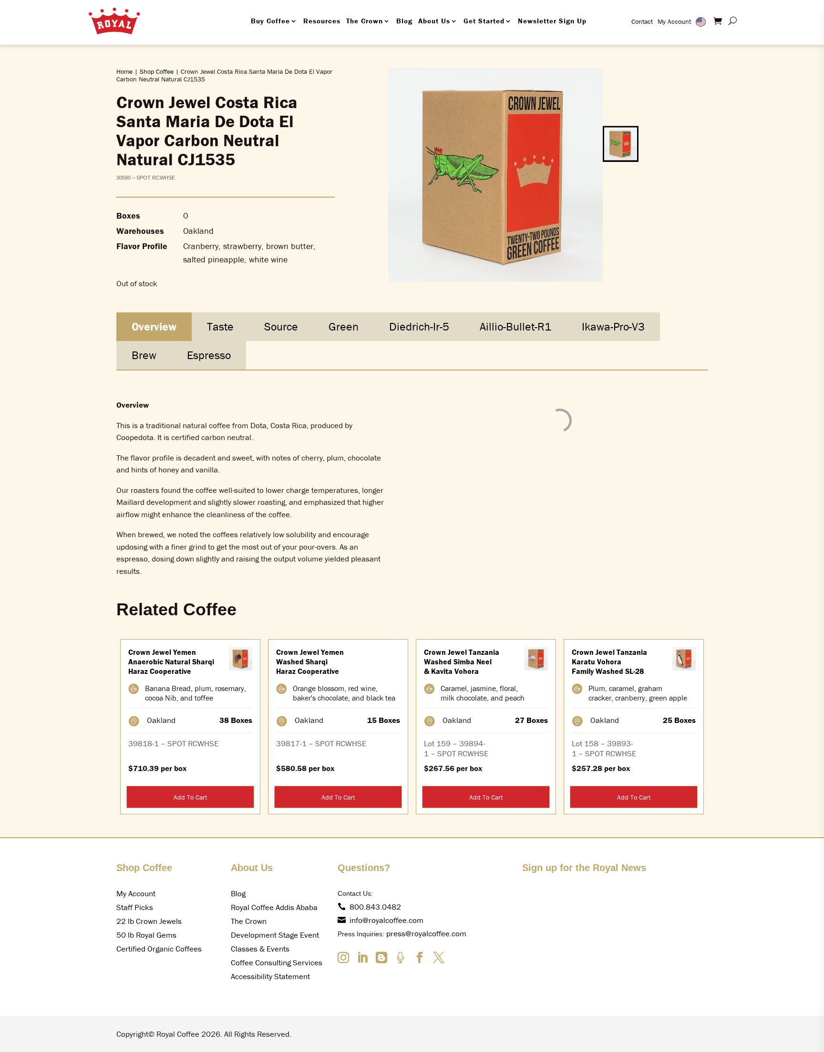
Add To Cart (190, 797)
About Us (434, 20)
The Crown (364, 20)
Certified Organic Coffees (159, 948)
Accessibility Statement (270, 976)
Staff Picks (134, 907)
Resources (321, 20)
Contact (642, 21)
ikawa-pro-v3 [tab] (613, 326)
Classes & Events (260, 948)
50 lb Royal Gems (146, 935)
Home (124, 71)
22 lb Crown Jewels (149, 921)
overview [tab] (154, 326)
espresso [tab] (209, 355)
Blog (404, 20)
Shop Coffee (157, 71)
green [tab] (344, 326)
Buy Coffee (270, 20)
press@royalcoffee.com (426, 933)
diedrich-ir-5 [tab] (419, 326)
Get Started (484, 20)
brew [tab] (144, 355)
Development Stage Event (275, 935)
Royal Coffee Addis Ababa (274, 907)
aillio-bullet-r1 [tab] (515, 326)
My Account (674, 21)
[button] (621, 143)
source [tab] (281, 326)
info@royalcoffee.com (386, 920)
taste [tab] (220, 326)
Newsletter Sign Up (552, 20)
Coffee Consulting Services (276, 962)
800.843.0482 (375, 907)
